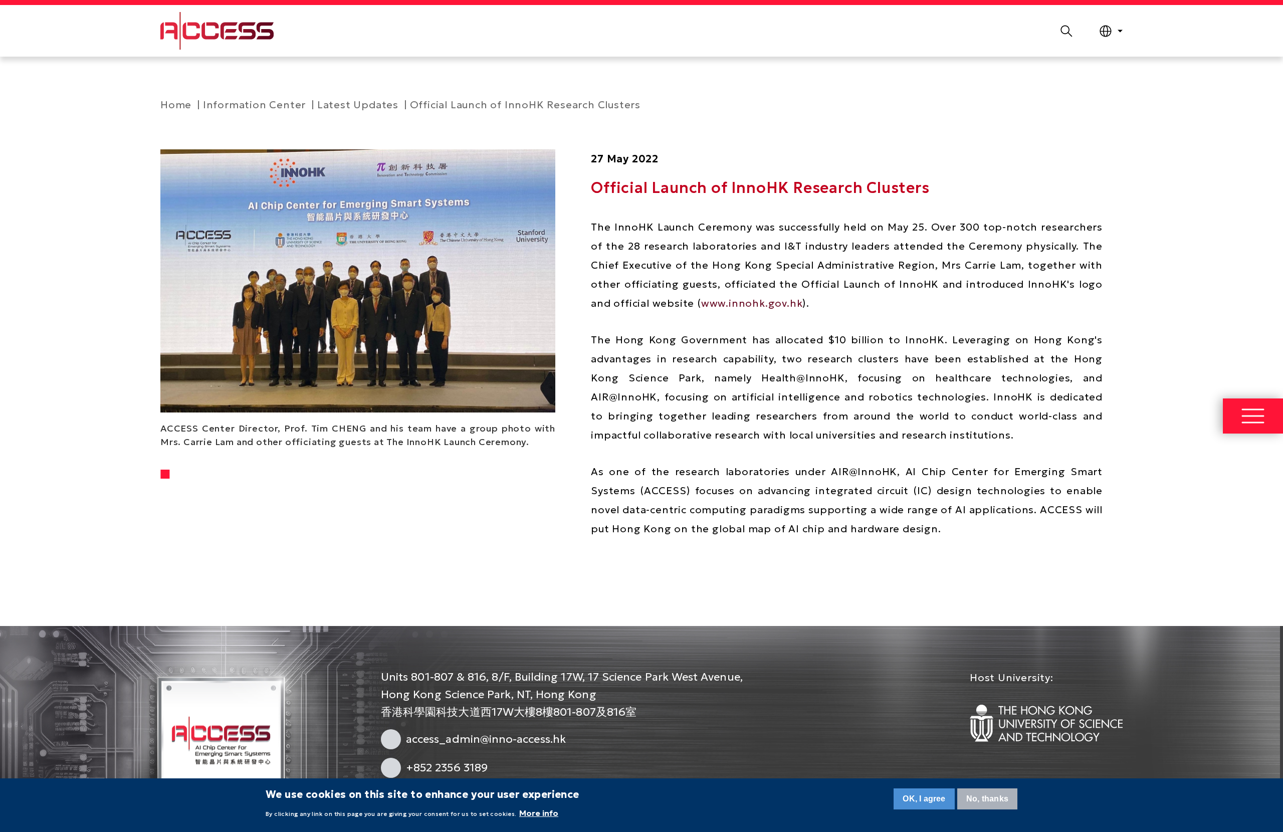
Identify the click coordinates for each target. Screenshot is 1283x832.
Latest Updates (357, 104)
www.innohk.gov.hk (752, 303)
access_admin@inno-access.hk (486, 739)
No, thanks (987, 798)
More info (538, 813)
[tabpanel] (357, 299)
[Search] (1066, 31)
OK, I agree (924, 798)
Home (175, 104)
